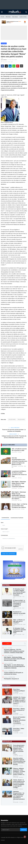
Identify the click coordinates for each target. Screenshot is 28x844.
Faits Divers (15, 17)
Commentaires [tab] (5, 517)
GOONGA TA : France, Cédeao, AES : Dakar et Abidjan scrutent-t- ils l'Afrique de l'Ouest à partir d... (19, 700)
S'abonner (23, 829)
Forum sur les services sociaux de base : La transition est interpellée (14, 430)
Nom (2, 522)
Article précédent (14, 427)
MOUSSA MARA (12, 419)
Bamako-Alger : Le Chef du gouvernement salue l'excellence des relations (19, 505)
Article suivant (13, 434)
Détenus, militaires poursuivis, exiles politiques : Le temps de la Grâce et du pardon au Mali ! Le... (19, 771)
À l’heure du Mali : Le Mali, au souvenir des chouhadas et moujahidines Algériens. (19, 603)
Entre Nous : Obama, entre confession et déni (19, 710)
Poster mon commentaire (8, 553)
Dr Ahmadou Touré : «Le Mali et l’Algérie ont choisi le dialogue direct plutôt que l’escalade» (19, 592)
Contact (3, 840)
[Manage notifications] (25, 837)
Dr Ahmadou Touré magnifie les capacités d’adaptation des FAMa (19, 630)
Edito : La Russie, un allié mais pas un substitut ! (19, 621)
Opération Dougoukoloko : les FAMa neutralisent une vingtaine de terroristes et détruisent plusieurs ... (19, 796)
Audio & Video (23, 17)
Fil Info (2, 17)
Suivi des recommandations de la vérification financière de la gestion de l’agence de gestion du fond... (19, 461)
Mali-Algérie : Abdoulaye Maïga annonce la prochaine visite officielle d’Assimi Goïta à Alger (14, 658)
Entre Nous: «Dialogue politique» (19, 690)
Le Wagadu (15, 754)
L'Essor (13, 509)
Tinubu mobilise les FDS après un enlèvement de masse (13, 673)
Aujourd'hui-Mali (16, 704)
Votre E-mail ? (4, 529)
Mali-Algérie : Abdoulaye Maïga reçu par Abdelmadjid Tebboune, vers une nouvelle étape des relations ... (19, 495)
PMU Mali (8, 17)
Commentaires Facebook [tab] (17, 517)
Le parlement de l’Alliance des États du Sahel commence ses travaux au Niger (19, 473)
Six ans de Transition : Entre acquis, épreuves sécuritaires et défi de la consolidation (19, 720)
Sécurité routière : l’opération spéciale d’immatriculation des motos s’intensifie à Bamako (19, 761)
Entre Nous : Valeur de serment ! (18, 729)
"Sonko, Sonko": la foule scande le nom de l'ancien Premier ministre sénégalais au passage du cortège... (19, 783)
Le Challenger (15, 692)
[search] (26, 12)
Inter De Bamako (15, 466)
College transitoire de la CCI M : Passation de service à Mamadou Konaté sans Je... (14, 436)
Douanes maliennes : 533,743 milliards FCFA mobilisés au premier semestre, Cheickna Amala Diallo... (14, 651)
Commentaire (4, 535)
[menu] (2, 12)
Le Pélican (15, 624)
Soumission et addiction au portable (19, 612)
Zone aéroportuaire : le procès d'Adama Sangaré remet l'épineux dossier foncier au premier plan (19, 749)
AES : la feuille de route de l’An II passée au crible (19, 449)
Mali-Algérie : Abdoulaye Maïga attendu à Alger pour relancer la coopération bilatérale (19, 484)
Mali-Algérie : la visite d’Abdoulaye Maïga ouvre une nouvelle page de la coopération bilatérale (14, 666)
